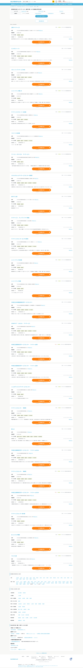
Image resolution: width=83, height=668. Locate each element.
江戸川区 (34, 578)
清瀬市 (25, 582)
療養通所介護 (63, 13)
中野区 (62, 577)
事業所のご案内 (50, 656)
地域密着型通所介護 (50, 13)
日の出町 (60, 582)
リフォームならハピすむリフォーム (53, 665)
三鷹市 (29, 581)
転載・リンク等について (42, 656)
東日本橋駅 (35, 617)
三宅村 (28, 584)
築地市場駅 (27, 614)
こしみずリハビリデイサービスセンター (20, 386)
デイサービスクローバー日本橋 (18, 112)
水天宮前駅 (24, 612)
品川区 (44, 577)
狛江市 (17, 582)
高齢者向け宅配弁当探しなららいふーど (31, 666)
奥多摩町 (67, 582)
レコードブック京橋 (16, 281)
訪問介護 (12, 633)
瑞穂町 (56, 582)
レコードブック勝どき (16, 91)
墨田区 (37, 577)
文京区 (31, 577)
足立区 (27, 578)
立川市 (21, 581)
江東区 (41, 577)
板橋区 (21, 578)
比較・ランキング (56, 656)
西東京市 (52, 582)
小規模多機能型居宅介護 (15, 641)
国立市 (68, 581)
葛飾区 (31, 578)
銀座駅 (31, 598)
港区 (24, 577)
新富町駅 (25, 609)
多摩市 (37, 582)
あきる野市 (48, 582)
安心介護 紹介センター (13, 6)
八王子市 (17, 581)
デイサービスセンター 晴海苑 (18, 408)
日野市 (56, 581)
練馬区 (24, 578)
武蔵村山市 (33, 582)
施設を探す (56, 4)
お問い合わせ (63, 656)
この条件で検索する (41, 16)
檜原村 (64, 582)
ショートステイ (14, 649)
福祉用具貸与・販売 (14, 645)
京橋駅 (27, 598)
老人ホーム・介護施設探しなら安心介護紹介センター (30, 665)
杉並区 (65, 577)
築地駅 (36, 603)
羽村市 (44, 582)
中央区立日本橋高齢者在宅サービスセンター (21, 302)
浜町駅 (24, 620)
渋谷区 (58, 577)
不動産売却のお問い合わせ (51, 657)
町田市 (45, 581)
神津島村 (24, 584)
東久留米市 (28, 582)
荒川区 (17, 578)
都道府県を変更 (24, 11)
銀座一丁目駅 (20, 609)
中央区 (37, 6)
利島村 (17, 584)
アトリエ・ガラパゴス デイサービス (20, 154)
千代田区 (17, 577)
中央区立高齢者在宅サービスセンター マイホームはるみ (25, 450)
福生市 (71, 581)
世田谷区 (54, 577)
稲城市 (41, 582)
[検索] (53, 2)
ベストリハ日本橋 (15, 133)
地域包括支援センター (22, 629)
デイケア (35, 637)
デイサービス (13, 637)
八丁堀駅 (19, 595)
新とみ (13, 429)
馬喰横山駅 (20, 620)
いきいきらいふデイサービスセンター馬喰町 (21, 175)
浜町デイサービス (15, 27)
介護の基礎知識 (69, 4)
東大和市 (21, 582)
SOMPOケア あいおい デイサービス (20, 323)
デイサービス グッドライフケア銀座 (20, 217)
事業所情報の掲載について (34, 657)
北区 (71, 577)
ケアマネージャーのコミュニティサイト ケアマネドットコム (42, 665)
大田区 (51, 577)
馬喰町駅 (24, 592)
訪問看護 (17, 633)
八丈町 (35, 584)
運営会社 (23, 656)
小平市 (53, 581)
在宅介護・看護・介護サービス (21, 6)
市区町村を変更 (41, 11)
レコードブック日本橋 (16, 260)
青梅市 (32, 581)
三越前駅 (19, 598)
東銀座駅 (39, 603)
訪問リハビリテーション (31, 633)
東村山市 (60, 581)
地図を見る (41, 30)
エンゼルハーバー (15, 48)
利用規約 (28, 656)
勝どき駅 (23, 614)
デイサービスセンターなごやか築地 (19, 239)
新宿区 (27, 577)
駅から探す (61, 11)
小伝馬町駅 (20, 603)
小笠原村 (43, 584)
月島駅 (29, 609)
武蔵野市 (25, 581)
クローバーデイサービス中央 (18, 69)
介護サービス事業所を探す (62, 4)
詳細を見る (70, 38)
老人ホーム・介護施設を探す (42, 653)
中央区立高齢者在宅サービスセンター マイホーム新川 (24, 344)
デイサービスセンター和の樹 (18, 513)
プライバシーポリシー (34, 656)
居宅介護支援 (13, 629)
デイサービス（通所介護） (29, 6)
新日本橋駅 (20, 592)
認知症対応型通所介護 (38, 13)
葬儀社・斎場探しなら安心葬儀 (39, 666)
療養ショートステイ (22, 649)
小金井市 (49, 581)
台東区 (34, 577)
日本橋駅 (23, 598)
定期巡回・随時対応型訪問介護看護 (43, 633)
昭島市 (39, 581)
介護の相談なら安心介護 (21, 665)
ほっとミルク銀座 (15, 534)
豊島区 (68, 577)
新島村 (21, 584)
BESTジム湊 (14, 196)
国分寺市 (64, 581)
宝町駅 (23, 617)
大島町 (71, 582)
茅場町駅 (28, 603)
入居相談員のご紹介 (43, 657)
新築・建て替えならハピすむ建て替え (22, 666)
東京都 (35, 6)
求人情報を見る (41, 42)
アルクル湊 (14, 556)
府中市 (35, 581)
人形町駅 (24, 603)
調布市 (42, 581)
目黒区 (47, 577)
